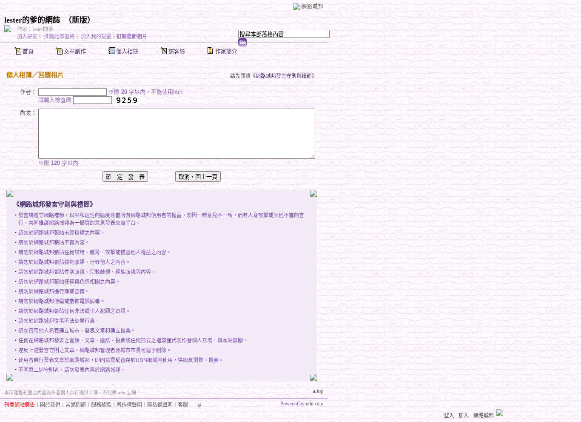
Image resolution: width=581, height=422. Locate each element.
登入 (449, 416)
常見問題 (76, 405)
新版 (79, 20)
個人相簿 (127, 51)
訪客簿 (176, 51)
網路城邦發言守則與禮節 (284, 76)
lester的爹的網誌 (32, 20)
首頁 (28, 51)
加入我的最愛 (96, 37)
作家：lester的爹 (35, 29)
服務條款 (101, 405)
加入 (464, 416)
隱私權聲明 (160, 405)
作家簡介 (226, 51)
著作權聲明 (129, 405)
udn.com (314, 404)
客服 (183, 405)
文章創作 (75, 51)
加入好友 (27, 37)
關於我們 (50, 405)
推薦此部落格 (59, 37)
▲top (317, 391)
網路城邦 (312, 6)
